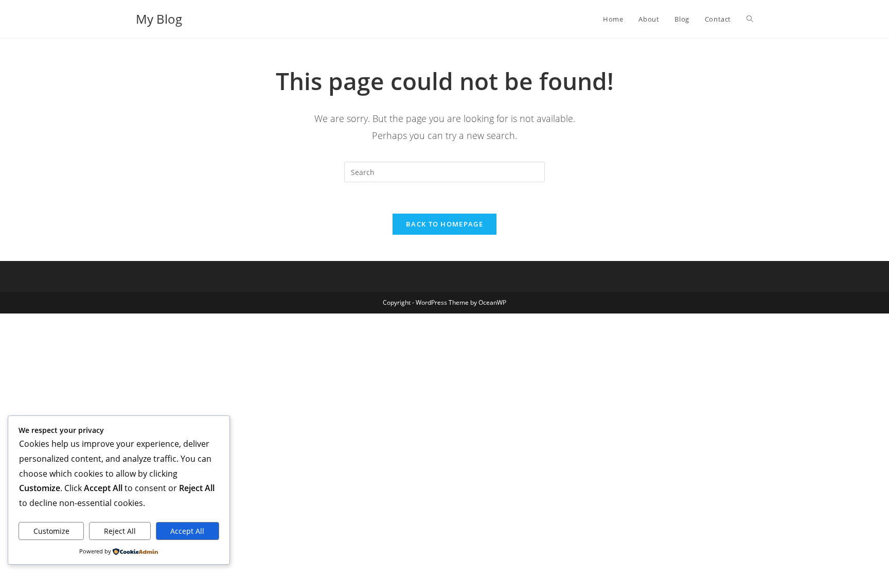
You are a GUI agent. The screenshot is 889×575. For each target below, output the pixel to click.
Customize (51, 531)
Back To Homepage (444, 224)
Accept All (187, 531)
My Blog (159, 18)
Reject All (120, 531)
